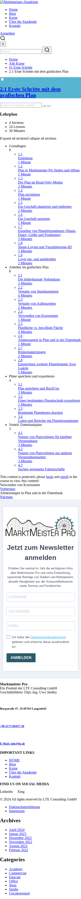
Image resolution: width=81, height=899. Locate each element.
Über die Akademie (23, 22)
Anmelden (7, 33)
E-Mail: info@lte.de (12, 743)
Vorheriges (7, 489)
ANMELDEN (21, 658)
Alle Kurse (17, 63)
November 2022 (20, 842)
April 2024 (17, 830)
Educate (14, 877)
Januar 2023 (17, 834)
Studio (13, 889)
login (49, 477)
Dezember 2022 (20, 838)
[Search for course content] (44, 106)
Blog (12, 13)
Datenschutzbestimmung (48, 637)
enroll (64, 477)
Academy (16, 869)
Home (13, 9)
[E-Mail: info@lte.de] (1, 735)
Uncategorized (19, 893)
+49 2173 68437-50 (12, 726)
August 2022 (18, 846)
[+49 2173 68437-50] (1, 717)
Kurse (13, 18)
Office (13, 881)
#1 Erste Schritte (20, 67)
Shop (12, 885)
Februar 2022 (18, 850)
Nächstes (6, 497)
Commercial (17, 873)
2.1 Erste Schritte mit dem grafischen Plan (30, 92)
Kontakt (14, 26)
